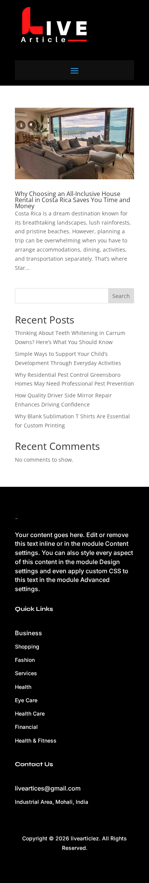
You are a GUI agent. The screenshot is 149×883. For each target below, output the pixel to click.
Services (26, 673)
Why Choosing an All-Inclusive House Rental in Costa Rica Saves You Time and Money (72, 200)
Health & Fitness (36, 740)
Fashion (25, 660)
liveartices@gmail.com (48, 788)
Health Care (30, 713)
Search (121, 296)
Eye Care (26, 700)
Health (23, 687)
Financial (26, 727)
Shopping (27, 646)
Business (28, 633)
